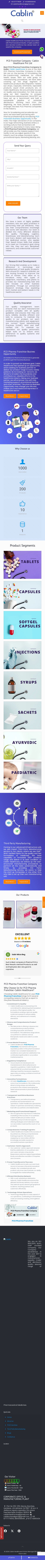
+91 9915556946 (30, 2)
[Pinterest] (25, 7)
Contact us (11, 1437)
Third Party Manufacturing (16, 1429)
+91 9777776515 (16, 2)
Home (9, 1417)
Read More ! (10, 396)
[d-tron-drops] (18, 914)
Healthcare (21, 1081)
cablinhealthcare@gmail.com (23, 4)
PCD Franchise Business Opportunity (21, 117)
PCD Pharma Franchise (22, 1221)
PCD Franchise (12, 1425)
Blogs (9, 1433)
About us (10, 1421)
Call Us (12, 1557)
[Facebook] (20, 7)
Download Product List (22, 52)
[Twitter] (22, 7)
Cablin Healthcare (17, 69)
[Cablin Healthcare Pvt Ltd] (22, 13)
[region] (22, 31)
